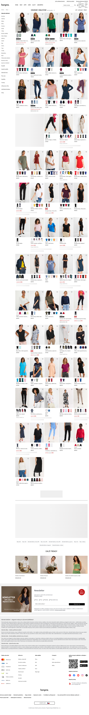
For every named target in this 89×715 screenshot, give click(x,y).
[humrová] (80, 70)
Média (53, 665)
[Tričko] (51, 264)
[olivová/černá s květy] (37, 347)
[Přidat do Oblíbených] (28, 14)
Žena (36, 659)
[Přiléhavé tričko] (66, 227)
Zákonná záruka (27, 697)
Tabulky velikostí (21, 668)
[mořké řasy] (37, 380)
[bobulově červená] (20, 313)
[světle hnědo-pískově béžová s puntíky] (39, 480)
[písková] (78, 445)
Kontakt (20, 678)
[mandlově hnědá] (32, 173)
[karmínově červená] (20, 173)
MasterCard (8, 659)
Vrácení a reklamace (22, 665)
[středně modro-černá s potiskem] (49, 411)
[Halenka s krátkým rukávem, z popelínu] (37, 193)
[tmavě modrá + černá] (68, 347)
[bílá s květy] (46, 173)
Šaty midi (24, 542)
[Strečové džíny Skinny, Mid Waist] (37, 89)
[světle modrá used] (37, 102)
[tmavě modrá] (32, 35)
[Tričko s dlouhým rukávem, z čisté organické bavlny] (22, 300)
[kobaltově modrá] (80, 347)
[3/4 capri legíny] (22, 227)
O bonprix (54, 655)
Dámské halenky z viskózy (57, 545)
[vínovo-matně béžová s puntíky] (37, 480)
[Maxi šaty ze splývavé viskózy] (66, 398)
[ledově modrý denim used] (34, 313)
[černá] (66, 35)
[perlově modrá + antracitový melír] (66, 136)
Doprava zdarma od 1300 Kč (82, 1)
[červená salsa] (66, 205)
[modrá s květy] (56, 173)
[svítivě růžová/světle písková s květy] (71, 411)
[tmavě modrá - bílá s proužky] (32, 411)
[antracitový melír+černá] (66, 347)
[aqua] (51, 240)
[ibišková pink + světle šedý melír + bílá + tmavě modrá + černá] (34, 240)
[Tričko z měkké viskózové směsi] (51, 57)
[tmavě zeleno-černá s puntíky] (34, 480)
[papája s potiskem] (56, 277)
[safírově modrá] (85, 173)
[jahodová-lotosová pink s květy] (68, 411)
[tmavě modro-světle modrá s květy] (39, 347)
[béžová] (75, 136)
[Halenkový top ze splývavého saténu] (80, 23)
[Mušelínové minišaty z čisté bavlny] (22, 367)
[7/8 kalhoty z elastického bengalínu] (51, 432)
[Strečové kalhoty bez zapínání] (80, 398)
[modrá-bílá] (63, 173)
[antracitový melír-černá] (20, 411)
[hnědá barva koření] (49, 35)
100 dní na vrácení (70, 1)
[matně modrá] (32, 70)
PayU (7, 673)
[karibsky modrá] (68, 35)
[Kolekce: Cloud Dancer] (26, 565)
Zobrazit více (18, 578)
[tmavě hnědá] (49, 380)
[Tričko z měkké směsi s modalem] (51, 23)
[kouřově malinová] (17, 70)
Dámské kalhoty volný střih (33, 542)
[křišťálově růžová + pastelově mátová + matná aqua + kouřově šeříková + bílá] (32, 240)
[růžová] (56, 102)
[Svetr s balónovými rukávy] (37, 57)
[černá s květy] (54, 173)
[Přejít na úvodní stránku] (8, 5)
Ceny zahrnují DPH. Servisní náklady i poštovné (68, 695)
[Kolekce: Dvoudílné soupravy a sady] (76, 565)
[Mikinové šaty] (66, 89)
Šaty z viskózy (82, 542)
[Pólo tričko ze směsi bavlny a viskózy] (37, 398)
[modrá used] (34, 102)
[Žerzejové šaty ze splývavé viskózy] (37, 264)
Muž (36, 662)
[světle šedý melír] (17, 35)
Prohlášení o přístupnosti (49, 695)
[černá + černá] (61, 277)
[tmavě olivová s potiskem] (46, 313)
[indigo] (25, 173)
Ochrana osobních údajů (5, 695)
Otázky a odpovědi (22, 659)
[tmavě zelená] (49, 102)
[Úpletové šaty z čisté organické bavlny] (66, 23)
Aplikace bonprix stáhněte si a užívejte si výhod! (77, 656)
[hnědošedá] (75, 411)
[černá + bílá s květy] (61, 411)
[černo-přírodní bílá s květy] (34, 347)
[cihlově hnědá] (25, 480)
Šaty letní (19, 542)
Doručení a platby (22, 662)
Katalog (19, 675)
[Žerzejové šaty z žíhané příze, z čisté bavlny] (80, 193)
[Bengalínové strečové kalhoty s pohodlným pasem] (66, 432)
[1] (20, 169)
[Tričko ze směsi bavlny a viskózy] (66, 193)
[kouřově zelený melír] (20, 35)
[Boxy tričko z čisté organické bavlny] (22, 335)
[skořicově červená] (85, 277)
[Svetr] (51, 398)
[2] (21, 169)
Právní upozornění (4, 697)
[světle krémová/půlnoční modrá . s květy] (32, 347)
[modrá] (75, 35)
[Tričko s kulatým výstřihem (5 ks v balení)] (37, 227)
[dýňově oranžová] (54, 240)
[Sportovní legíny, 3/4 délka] (51, 124)
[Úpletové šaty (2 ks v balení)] (66, 264)
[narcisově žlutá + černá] (68, 173)
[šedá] (78, 240)
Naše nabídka (38, 655)
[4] (24, 169)
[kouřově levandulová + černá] (66, 277)
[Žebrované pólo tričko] (37, 23)
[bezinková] (75, 102)
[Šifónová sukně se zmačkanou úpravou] (37, 467)
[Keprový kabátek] (80, 432)
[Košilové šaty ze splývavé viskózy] (80, 124)
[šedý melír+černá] (71, 173)
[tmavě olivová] (80, 136)
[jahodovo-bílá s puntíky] (39, 277)
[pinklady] (39, 205)
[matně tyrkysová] (71, 35)
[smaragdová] (27, 70)
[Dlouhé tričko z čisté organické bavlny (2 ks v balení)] (66, 160)
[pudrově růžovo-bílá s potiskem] (51, 277)
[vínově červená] (61, 205)
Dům (36, 668)
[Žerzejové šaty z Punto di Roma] (51, 193)
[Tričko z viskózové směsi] (51, 160)
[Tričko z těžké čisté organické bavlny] (22, 467)
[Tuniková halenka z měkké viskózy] (37, 432)
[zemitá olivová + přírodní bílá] (66, 173)
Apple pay (8, 670)
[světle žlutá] (34, 173)
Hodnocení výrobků (22, 681)
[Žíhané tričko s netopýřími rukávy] (66, 367)
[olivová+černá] (63, 347)
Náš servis (20, 655)
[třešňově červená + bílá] (61, 173)
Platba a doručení (5, 655)
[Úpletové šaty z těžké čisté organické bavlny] (51, 367)
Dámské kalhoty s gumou (67, 542)
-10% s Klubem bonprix (60, 1)
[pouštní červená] (49, 205)
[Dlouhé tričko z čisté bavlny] (22, 57)
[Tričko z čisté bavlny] (80, 57)
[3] (23, 169)
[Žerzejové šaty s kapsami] (80, 227)
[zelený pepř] (27, 480)
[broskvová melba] (46, 380)
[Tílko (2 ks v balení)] (66, 124)
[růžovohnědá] (46, 102)
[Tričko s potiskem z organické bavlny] (37, 367)
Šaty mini (76, 542)
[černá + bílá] (63, 136)
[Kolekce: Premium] (51, 565)
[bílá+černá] (61, 347)
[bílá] (75, 70)
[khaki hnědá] (42, 205)
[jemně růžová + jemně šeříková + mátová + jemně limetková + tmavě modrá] (42, 240)
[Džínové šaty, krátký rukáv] (37, 300)
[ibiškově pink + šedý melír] (68, 277)
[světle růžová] (46, 70)
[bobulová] (61, 70)
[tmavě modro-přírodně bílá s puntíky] (37, 277)
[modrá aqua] (20, 347)
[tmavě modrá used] (32, 102)
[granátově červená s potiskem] (22, 102)
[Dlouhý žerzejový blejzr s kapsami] (22, 23)
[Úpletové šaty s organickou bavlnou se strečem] (80, 367)
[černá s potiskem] (17, 102)
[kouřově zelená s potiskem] (49, 277)
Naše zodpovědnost (56, 662)
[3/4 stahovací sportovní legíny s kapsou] (80, 300)
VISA (7, 663)
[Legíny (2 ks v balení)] (22, 398)
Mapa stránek (28, 695)
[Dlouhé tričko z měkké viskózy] (80, 160)
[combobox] (68, 5)
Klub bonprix (21, 672)
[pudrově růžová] (39, 445)
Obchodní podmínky (18, 695)
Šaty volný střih (44, 542)
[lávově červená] (20, 480)
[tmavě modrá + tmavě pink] (68, 136)
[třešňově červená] (78, 136)
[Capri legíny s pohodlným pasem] (80, 89)
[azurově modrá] (46, 240)
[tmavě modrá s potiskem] (20, 102)
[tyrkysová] (17, 380)
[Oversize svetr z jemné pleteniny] (66, 300)
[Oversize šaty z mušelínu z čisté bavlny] (37, 160)
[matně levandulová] (83, 70)
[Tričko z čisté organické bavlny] (80, 335)
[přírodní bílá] (51, 70)
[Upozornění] (54, 10)
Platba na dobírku (9, 677)
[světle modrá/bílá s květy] (66, 411)
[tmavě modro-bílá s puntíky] (17, 445)
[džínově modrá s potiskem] (46, 277)
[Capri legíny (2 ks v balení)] (66, 335)
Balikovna (8, 680)
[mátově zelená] (78, 70)
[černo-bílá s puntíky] (32, 480)
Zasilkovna (8, 683)
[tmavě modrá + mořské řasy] (63, 277)
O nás (53, 659)
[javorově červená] (25, 70)
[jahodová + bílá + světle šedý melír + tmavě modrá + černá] (39, 240)
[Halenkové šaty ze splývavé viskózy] (37, 335)
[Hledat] (75, 5)
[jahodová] (75, 173)
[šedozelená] (49, 136)
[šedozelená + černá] (71, 277)
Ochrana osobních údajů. (60, 610)
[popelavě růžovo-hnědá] (42, 480)
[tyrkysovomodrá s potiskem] (56, 313)
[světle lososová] (78, 380)
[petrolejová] (22, 380)
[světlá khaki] (37, 173)
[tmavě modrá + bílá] (71, 136)
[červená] (63, 35)
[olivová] (17, 173)
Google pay (8, 666)
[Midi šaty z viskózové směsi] (22, 432)
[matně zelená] (68, 205)
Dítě (36, 665)
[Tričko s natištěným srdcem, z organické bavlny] (22, 89)
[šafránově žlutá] (34, 205)
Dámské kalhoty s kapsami (45, 545)
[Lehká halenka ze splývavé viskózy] (51, 335)
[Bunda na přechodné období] (22, 264)
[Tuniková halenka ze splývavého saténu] (66, 57)
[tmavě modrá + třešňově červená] (22, 411)
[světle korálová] (78, 173)
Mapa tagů (37, 672)
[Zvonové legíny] (22, 193)
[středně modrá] (46, 445)
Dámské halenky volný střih (54, 542)
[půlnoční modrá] (85, 70)
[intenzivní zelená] (34, 35)
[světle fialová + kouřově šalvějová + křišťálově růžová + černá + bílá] (37, 240)
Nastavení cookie (37, 695)
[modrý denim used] (32, 313)
